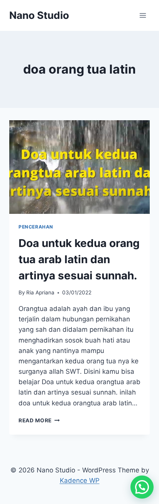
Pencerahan (36, 227)
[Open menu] (142, 15)
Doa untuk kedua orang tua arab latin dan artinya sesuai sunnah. (79, 259)
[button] (142, 487)
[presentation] (79, 167)
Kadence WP (80, 480)
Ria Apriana (40, 292)
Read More (39, 420)
